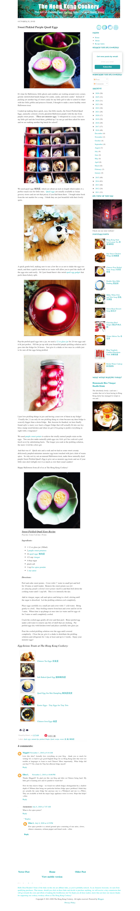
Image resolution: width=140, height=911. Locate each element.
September (99, 144)
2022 (97, 108)
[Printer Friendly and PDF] (24, 731)
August (98, 147)
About (97, 40)
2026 (97, 93)
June (97, 155)
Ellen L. (26, 774)
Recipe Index (100, 43)
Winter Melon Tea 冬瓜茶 (114, 337)
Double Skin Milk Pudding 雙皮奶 (113, 282)
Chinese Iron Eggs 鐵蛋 (47, 721)
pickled (42, 739)
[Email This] (49, 736)
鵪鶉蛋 (71, 739)
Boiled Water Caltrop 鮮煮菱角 (114, 365)
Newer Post (24, 871)
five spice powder (38, 567)
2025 (97, 97)
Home (52, 871)
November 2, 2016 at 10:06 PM (43, 774)
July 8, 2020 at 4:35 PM (44, 823)
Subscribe (107, 67)
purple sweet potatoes (37, 550)
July (96, 151)
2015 (97, 177)
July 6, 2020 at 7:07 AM (42, 806)
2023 (97, 104)
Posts (97, 79)
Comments (99, 83)
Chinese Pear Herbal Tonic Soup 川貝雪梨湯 (114, 269)
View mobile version (52, 876)
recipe (57, 739)
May (97, 158)
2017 (97, 126)
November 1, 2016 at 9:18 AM (41, 752)
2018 (97, 123)
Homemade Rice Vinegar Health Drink (104, 384)
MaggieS (26, 752)
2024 (97, 100)
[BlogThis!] (51, 736)
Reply (25, 767)
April (97, 162)
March (97, 165)
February (98, 169)
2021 (97, 111)
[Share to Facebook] (55, 736)
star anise (32, 570)
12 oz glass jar (62, 341)
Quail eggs (50, 191)
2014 (97, 181)
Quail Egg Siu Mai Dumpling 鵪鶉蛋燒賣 (54, 693)
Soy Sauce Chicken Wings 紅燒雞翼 (113, 254)
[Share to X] (53, 736)
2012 (97, 188)
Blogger (101, 899)
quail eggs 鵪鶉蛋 (37, 553)
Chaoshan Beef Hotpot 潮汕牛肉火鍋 (113, 324)
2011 (97, 192)
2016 (97, 130)
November (99, 137)
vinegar (37, 557)
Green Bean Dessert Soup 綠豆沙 (113, 309)
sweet (62, 739)
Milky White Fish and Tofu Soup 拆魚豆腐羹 (113, 297)
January (98, 173)
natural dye (35, 739)
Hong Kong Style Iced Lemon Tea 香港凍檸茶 (113, 241)
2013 (97, 185)
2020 (97, 115)
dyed (25, 739)
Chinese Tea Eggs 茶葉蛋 (48, 661)
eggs (29, 739)
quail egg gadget (73, 272)
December (99, 133)
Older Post (80, 871)
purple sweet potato (33, 436)
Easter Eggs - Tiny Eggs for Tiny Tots (52, 705)
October (98, 140)
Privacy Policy (70, 902)
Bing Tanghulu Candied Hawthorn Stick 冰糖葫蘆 (113, 352)
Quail (52, 739)
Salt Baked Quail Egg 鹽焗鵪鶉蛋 (51, 677)
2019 (97, 119)
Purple (47, 739)
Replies (28, 819)
